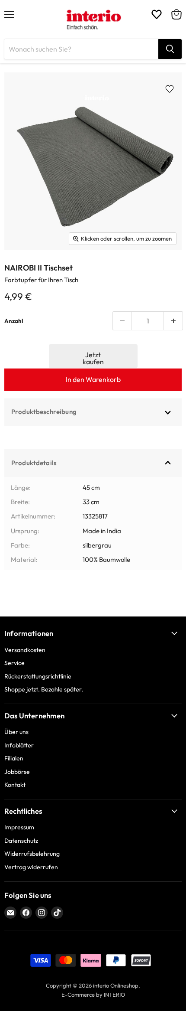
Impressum (19, 827)
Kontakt (15, 785)
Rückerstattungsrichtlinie (37, 676)
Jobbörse (17, 772)
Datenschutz (21, 841)
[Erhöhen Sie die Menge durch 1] (173, 320)
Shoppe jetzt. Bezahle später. (43, 689)
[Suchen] (170, 49)
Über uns (16, 732)
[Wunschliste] (157, 14)
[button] (93, 356)
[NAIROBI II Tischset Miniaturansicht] (22, 270)
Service (14, 663)
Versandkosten (24, 650)
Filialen (13, 758)
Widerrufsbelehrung (32, 854)
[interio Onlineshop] (93, 19)
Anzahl (13, 321)
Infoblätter (19, 745)
